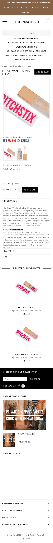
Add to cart (42, 72)
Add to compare (24, 137)
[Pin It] (14, 140)
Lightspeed (26, 538)
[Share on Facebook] (5, 140)
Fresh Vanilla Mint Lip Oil (20, 66)
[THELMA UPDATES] (24, 415)
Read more (24, 442)
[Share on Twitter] (27, 140)
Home (5, 66)
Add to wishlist (9, 137)
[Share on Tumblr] (23, 140)
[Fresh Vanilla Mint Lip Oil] (26, 105)
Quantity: (7, 189)
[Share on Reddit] (18, 140)
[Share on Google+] (9, 140)
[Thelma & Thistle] (33, 22)
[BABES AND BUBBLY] (9, 440)
